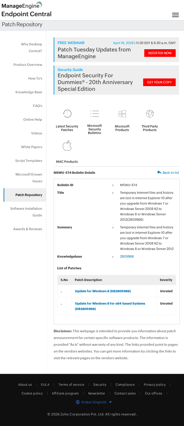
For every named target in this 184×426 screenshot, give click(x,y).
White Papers (31, 147)
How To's (35, 78)
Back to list (171, 172)
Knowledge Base (28, 92)
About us (25, 384)
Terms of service (71, 384)
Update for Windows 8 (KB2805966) (103, 291)
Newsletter (96, 393)
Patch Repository (28, 195)
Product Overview (27, 65)
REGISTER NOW (160, 53)
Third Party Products (150, 128)
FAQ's (37, 106)
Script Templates (28, 161)
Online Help (32, 119)
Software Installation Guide (26, 212)
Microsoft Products (122, 128)
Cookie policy (32, 393)
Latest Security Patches (67, 128)
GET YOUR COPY (159, 82)
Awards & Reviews (27, 229)
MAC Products (67, 161)
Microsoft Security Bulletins (94, 129)
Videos (36, 133)
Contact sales (125, 393)
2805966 (127, 256)
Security (99, 384)
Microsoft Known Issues (28, 177)
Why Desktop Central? (31, 47)
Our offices (153, 393)
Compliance (125, 384)
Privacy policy (155, 384)
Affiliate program (65, 393)
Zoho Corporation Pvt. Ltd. (82, 414)
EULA (45, 384)
